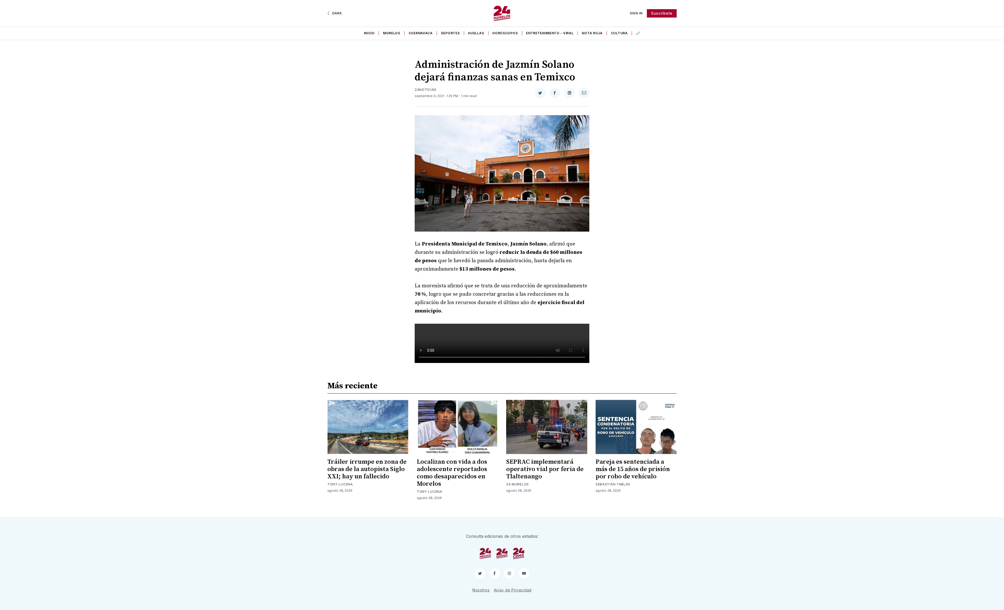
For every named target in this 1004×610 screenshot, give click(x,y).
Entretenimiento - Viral (549, 33)
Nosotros (481, 590)
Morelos (391, 33)
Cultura (619, 33)
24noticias (425, 90)
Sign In (636, 13)
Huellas (476, 33)
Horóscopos (505, 33)
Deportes (450, 33)
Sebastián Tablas (613, 484)
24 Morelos (517, 484)
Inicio (369, 33)
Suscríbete (661, 13)
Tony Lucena (340, 484)
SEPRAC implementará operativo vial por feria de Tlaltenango (545, 469)
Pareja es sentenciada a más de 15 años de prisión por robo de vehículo (633, 469)
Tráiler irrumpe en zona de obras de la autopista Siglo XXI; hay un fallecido (367, 469)
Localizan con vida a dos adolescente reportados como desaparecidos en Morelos (452, 473)
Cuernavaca (421, 33)
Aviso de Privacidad (513, 590)
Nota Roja (592, 33)
